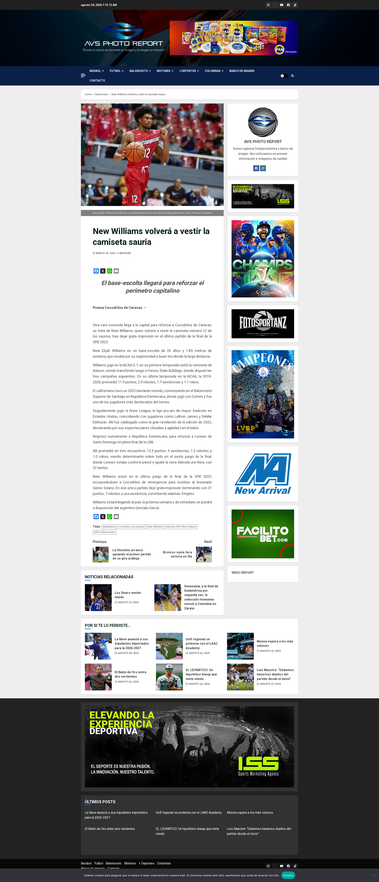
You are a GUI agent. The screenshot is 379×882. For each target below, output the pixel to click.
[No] (374, 875)
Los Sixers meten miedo (98, 597)
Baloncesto (138, 70)
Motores (163, 70)
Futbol (115, 70)
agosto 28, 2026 (128, 653)
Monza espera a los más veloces (240, 646)
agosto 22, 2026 (128, 602)
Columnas (212, 70)
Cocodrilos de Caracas (131, 526)
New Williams (155, 526)
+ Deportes (187, 70)
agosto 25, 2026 (270, 684)
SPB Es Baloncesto (104, 532)
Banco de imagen (241, 70)
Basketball (109, 526)
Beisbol (95, 70)
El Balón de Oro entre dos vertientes (98, 677)
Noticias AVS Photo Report (181, 526)
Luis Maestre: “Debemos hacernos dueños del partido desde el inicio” (240, 677)
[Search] (292, 76)
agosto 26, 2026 (199, 653)
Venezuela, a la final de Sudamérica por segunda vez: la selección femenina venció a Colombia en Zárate (167, 597)
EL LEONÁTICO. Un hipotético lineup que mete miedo (169, 677)
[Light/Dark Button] (284, 76)
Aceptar (288, 875)
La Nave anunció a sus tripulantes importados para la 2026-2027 (98, 646)
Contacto (97, 80)
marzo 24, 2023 (106, 253)
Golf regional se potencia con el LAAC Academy (169, 646)
